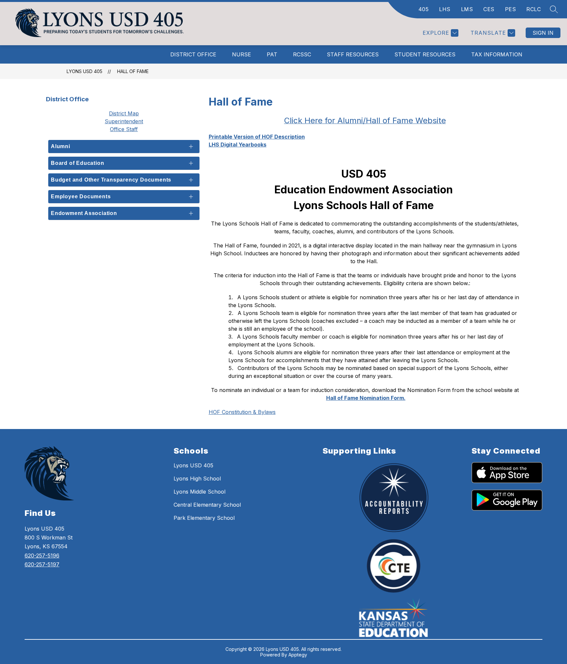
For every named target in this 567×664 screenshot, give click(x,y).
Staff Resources (353, 54)
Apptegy (297, 654)
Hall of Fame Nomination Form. (366, 398)
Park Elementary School (204, 518)
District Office (193, 54)
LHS (445, 9)
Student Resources (424, 54)
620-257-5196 (42, 555)
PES (510, 9)
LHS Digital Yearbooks (237, 144)
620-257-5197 (42, 564)
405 (423, 9)
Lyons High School (197, 478)
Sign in (543, 32)
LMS (467, 9)
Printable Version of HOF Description (257, 136)
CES (488, 9)
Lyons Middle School (199, 491)
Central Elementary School (207, 504)
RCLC (533, 9)
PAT (272, 54)
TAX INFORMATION (496, 54)
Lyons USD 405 (84, 71)
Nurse (241, 54)
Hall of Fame (133, 71)
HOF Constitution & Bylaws (242, 412)
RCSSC (302, 54)
